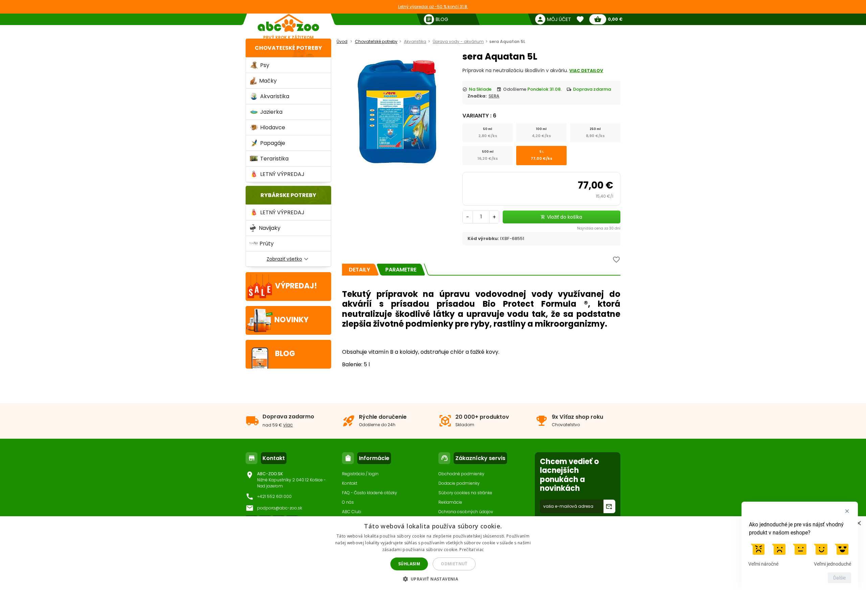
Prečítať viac (471, 549)
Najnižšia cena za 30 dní (598, 228)
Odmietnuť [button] (454, 564)
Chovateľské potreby (288, 48)
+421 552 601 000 (274, 496)
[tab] (359, 270)
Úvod (342, 41)
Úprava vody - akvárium (458, 41)
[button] (433, 578)
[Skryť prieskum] (847, 511)
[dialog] (433, 553)
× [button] (858, 523)
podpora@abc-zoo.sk (279, 508)
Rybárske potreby (288, 195)
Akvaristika (415, 41)
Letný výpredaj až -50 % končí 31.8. (433, 6)
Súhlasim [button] (409, 564)
